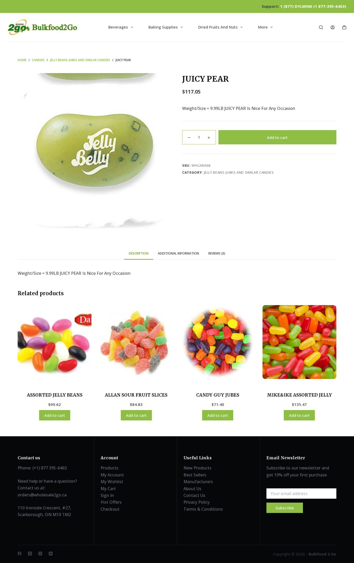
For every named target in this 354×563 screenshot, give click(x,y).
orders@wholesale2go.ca (42, 495)
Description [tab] (138, 253)
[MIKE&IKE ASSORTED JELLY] (299, 342)
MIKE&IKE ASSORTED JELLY (299, 395)
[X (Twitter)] (30, 553)
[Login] (333, 27)
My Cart (108, 488)
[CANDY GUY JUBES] (218, 342)
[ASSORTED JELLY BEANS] (54, 342)
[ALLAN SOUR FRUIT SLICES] (136, 342)
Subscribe (284, 507)
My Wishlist (112, 481)
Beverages (118, 27)
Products (109, 468)
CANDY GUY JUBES (217, 395)
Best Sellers (194, 475)
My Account (112, 475)
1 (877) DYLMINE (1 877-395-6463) (313, 6)
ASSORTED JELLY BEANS (54, 395)
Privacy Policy (196, 502)
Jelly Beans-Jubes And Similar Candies (239, 172)
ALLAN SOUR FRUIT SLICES (136, 395)
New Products (197, 468)
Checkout (110, 509)
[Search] (321, 27)
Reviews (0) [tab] (216, 253)
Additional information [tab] (178, 253)
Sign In (107, 495)
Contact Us (194, 495)
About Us (192, 488)
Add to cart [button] (54, 415)
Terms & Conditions (203, 509)
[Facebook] (20, 553)
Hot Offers (111, 502)
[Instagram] (40, 553)
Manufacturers (198, 481)
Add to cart (277, 137)
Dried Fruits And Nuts (218, 27)
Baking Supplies (163, 27)
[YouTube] (51, 553)
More (263, 27)
